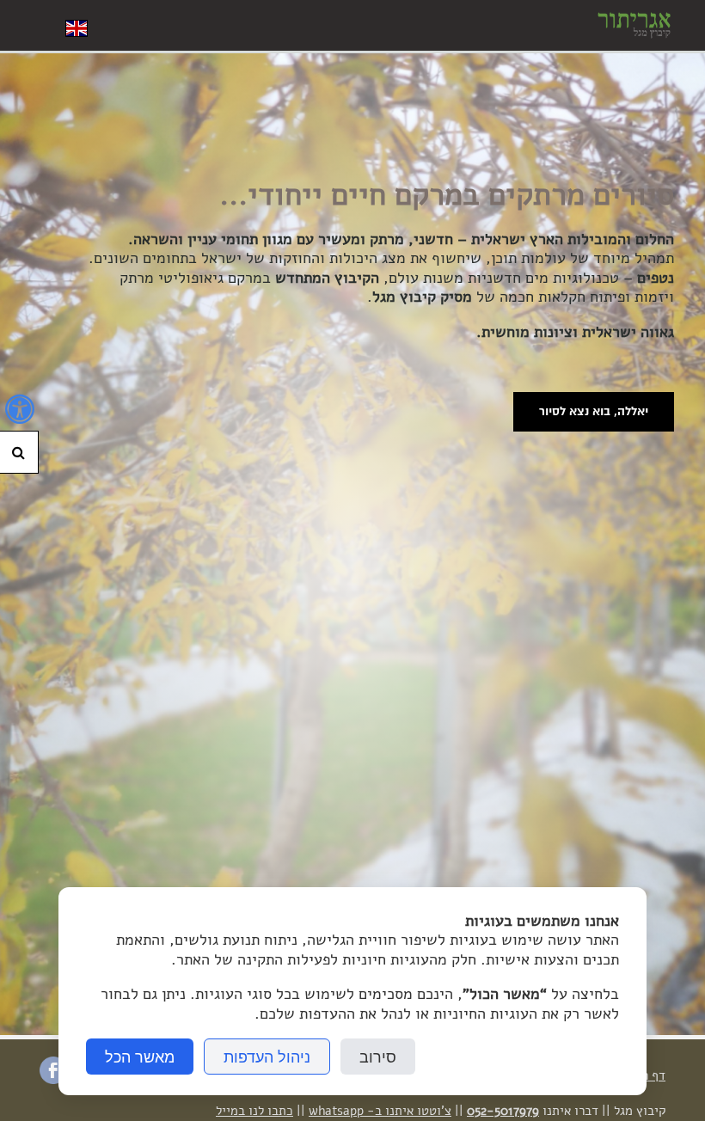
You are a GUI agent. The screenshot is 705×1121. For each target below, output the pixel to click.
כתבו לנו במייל (254, 1110)
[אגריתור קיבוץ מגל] (629, 25)
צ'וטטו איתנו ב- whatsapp (380, 1110)
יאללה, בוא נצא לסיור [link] (593, 411)
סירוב (377, 1056)
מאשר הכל (140, 1056)
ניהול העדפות (267, 1056)
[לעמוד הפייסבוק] (53, 1079)
